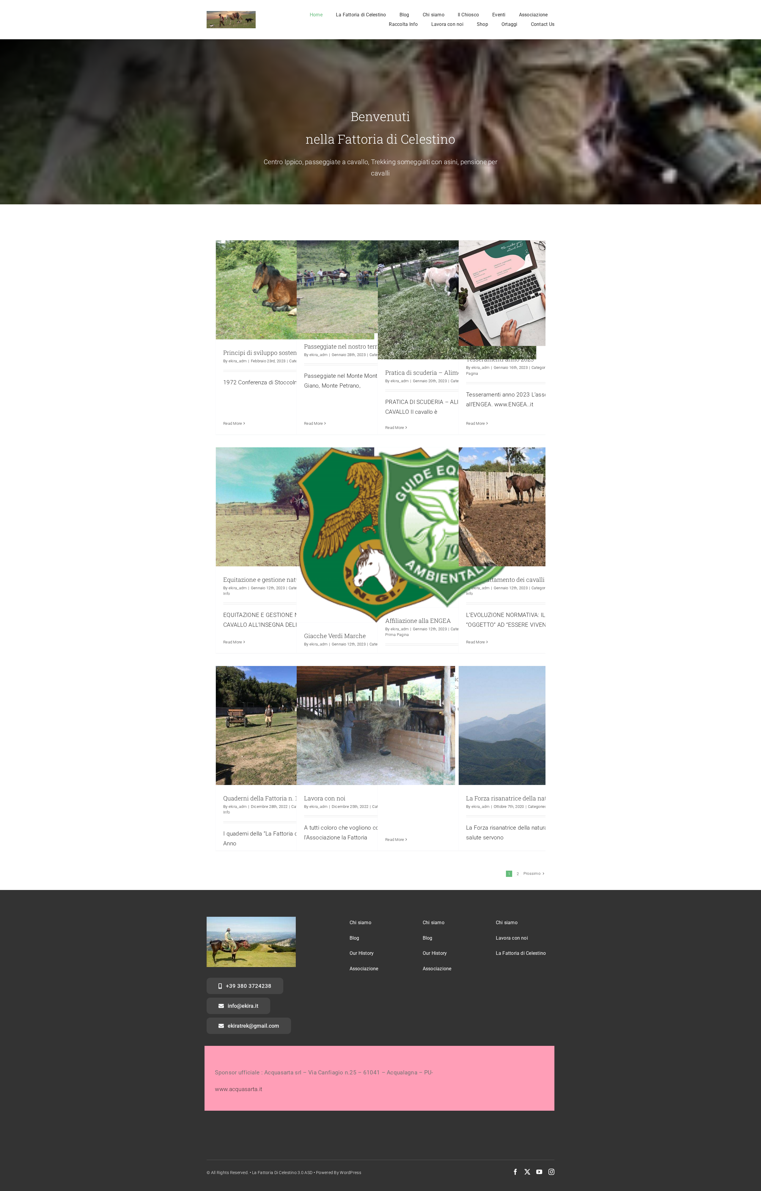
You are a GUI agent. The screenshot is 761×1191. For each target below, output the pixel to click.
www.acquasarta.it (238, 1089)
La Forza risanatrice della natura (511, 798)
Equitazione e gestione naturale (266, 579)
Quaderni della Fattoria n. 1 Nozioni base (278, 798)
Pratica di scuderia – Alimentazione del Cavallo (451, 372)
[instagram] (551, 1172)
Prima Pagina (397, 634)
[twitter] (527, 1172)
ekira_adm (238, 361)
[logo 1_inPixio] (231, 13)
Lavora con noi (324, 798)
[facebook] (515, 1172)
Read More (232, 423)
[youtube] (539, 1172)
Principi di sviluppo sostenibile (266, 352)
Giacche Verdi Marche (335, 636)
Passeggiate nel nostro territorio (348, 346)
